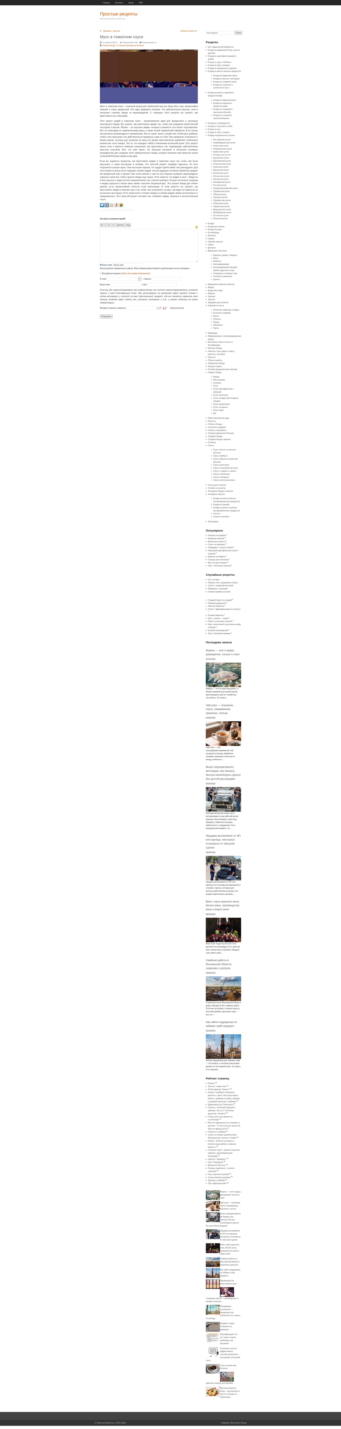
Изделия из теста (216, 305)
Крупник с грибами (216, 1180)
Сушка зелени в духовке (219, 1177)
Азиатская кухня (220, 146)
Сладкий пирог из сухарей (220, 600)
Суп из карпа (214, 579)
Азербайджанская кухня (224, 142)
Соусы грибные (220, 456)
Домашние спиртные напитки (221, 284)
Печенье (217, 319)
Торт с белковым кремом (219, 566)
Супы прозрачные (221, 404)
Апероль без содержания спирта (223, 582)
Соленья (212, 442)
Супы (215, 386)
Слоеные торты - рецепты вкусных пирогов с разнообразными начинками (224, 1153)
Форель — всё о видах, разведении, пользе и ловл (230, 1195)
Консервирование (221, 264)
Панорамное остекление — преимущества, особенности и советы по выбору (223, 1312)
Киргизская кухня (221, 170)
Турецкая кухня (220, 197)
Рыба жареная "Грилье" (218, 1089)
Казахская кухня (220, 167)
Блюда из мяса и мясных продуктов (224, 71)
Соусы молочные (221, 465)
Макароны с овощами (218, 588)
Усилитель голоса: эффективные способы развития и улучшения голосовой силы (223, 1354)
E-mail (103, 279)
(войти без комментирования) (135, 273)
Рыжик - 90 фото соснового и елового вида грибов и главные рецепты (222, 1144)
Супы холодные (220, 407)
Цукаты (216, 279)
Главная (225, 1423)
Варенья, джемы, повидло (225, 255)
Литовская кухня (220, 179)
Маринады (213, 333)
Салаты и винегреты (217, 430)
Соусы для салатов (217, 485)
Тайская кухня (219, 194)
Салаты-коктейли (221, 516)
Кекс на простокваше (217, 562)
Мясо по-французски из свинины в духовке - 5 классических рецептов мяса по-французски (224, 1125)
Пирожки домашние (217, 603)
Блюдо (211, 223)
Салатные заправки (217, 427)
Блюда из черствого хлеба (220, 126)
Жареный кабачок (216, 538)
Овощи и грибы (215, 366)
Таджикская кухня (221, 191)
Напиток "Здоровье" (217, 1159)
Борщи (216, 377)
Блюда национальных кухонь (221, 135)
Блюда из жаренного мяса (225, 75)
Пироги (216, 322)
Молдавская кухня (221, 182)
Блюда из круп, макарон (219, 65)
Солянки (217, 383)
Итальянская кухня (222, 164)
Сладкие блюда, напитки (219, 439)
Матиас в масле (187, 31)
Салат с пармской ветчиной (220, 585)
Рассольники (219, 380)
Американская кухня (222, 149)
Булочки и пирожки (222, 313)
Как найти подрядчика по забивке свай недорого (230, 1273)
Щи (214, 413)
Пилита (211, 1083)
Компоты (217, 261)
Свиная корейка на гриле (219, 591)
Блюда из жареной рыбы (224, 100)
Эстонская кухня (221, 215)
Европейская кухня (222, 161)
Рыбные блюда (108, 45)
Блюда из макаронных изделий (222, 68)
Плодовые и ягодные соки (225, 273)
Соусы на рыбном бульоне (225, 468)
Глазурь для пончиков (218, 559)
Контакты (235, 1423)
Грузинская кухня (221, 158)
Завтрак (211, 296)
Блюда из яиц (214, 129)
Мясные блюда (215, 348)
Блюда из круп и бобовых (220, 62)
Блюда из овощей (221, 504)
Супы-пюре (218, 410)
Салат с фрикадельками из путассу (224, 609)
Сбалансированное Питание (131, 45)
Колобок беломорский (218, 630)
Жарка (211, 287)
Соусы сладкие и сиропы (224, 471)
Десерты (212, 247)
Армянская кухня (221, 152)
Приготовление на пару (218, 418)
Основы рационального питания (222, 369)
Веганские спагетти (216, 541)
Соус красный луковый (218, 1174)
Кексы (216, 316)
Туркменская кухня (222, 200)
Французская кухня (222, 209)
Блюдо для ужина (216, 226)
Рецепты (212, 421)
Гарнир (211, 238)
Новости (212, 357)
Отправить (106, 316)
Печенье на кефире (217, 535)
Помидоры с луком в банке (220, 547)
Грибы (211, 244)
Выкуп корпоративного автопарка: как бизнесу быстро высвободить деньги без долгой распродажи (223, 1219)
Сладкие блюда (215, 436)
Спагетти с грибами (217, 1132)
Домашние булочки (217, 1165)
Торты (216, 328)
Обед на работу (215, 360)
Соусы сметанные (221, 474)
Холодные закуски (216, 494)
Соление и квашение (222, 276)
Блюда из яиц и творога (219, 132)
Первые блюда (215, 372)
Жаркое (211, 293)
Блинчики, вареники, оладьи (226, 310)
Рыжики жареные (216, 615)
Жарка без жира (215, 290)
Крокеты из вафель (216, 556)
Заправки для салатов (218, 302)
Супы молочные (220, 395)
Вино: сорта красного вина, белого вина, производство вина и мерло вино (222, 905)
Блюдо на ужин (215, 229)
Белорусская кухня (222, 155)
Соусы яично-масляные (224, 480)
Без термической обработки (221, 47)
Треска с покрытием (217, 1086)
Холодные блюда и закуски (220, 491)
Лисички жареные (216, 606)
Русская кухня (219, 185)
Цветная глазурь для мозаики (219, 1383)
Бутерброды (213, 232)
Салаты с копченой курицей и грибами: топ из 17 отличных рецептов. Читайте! (221, 1110)
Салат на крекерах (216, 544)
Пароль (147, 279)
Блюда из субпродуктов (219, 123)
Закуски (211, 299)
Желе (215, 258)
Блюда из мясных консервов (226, 78)
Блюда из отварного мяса (225, 82)
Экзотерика (213, 521)
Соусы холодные (221, 477)
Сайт (144, 284)
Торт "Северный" (215, 1162)
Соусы (211, 445)
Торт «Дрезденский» (217, 1183)
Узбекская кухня (220, 203)
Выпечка (212, 235)
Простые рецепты (118, 13)
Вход (243, 1423)
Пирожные (218, 325)
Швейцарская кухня (222, 212)
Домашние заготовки (217, 251)
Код (128, 225)
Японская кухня (220, 218)
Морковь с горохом (111, 31)
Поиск (238, 33)
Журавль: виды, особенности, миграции (227, 1326)
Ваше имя (107, 265)
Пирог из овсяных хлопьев (220, 621)
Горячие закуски (215, 241)
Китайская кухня (220, 173)
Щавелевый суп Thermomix (220, 1104)
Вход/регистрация (126, 273)
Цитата (120, 225)
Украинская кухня (221, 206)
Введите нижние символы (113, 308)
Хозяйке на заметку (217, 488)
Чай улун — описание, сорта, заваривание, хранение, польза (220, 709)
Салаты (216, 513)
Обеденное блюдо (216, 363)
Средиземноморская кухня (225, 188)
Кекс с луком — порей (218, 618)
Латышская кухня (221, 176)
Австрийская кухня (222, 139)
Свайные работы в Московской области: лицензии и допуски (219, 964)
